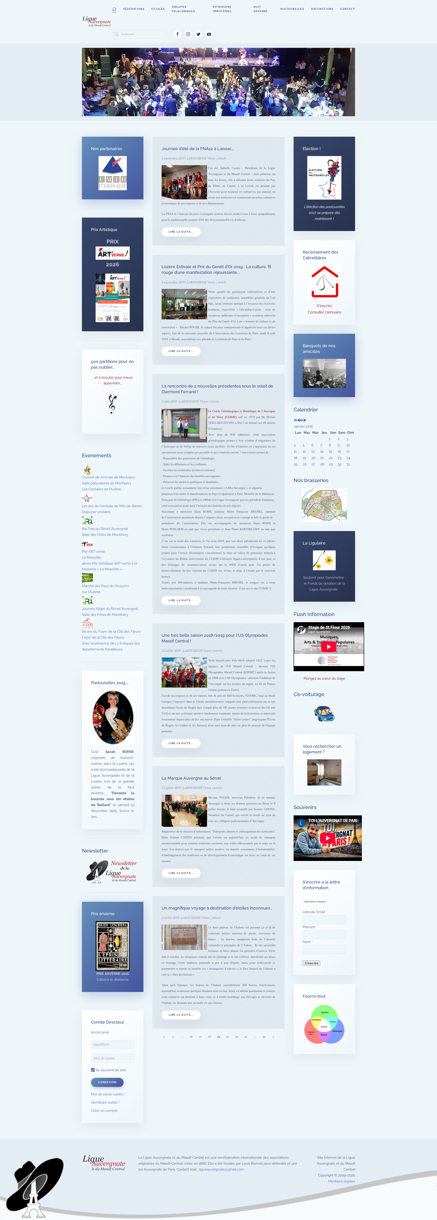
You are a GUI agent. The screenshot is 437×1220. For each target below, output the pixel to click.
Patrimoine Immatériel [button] (222, 9)
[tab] (184, 110)
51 (237, 1036)
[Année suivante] (301, 421)
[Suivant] (273, 1036)
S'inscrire (324, 306)
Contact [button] (347, 9)
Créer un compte (104, 1111)
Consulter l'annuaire (324, 312)
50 (227, 1036)
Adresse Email (315, 912)
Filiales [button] (158, 9)
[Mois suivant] (304, 421)
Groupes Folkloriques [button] (183, 9)
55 (264, 1036)
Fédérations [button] (134, 9)
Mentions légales (341, 1181)
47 (200, 1036)
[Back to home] (97, 22)
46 (191, 1036)
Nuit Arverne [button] (261, 9)
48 (209, 1036)
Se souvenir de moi (110, 1070)
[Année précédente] (295, 421)
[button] (114, 9)
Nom (308, 942)
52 (245, 1036)
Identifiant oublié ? (105, 1102)
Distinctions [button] (322, 9)
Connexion (107, 1082)
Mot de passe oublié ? (108, 1094)
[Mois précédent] (298, 421)
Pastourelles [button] (292, 9)
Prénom (310, 927)
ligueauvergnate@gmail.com (221, 1169)
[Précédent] (163, 1036)
